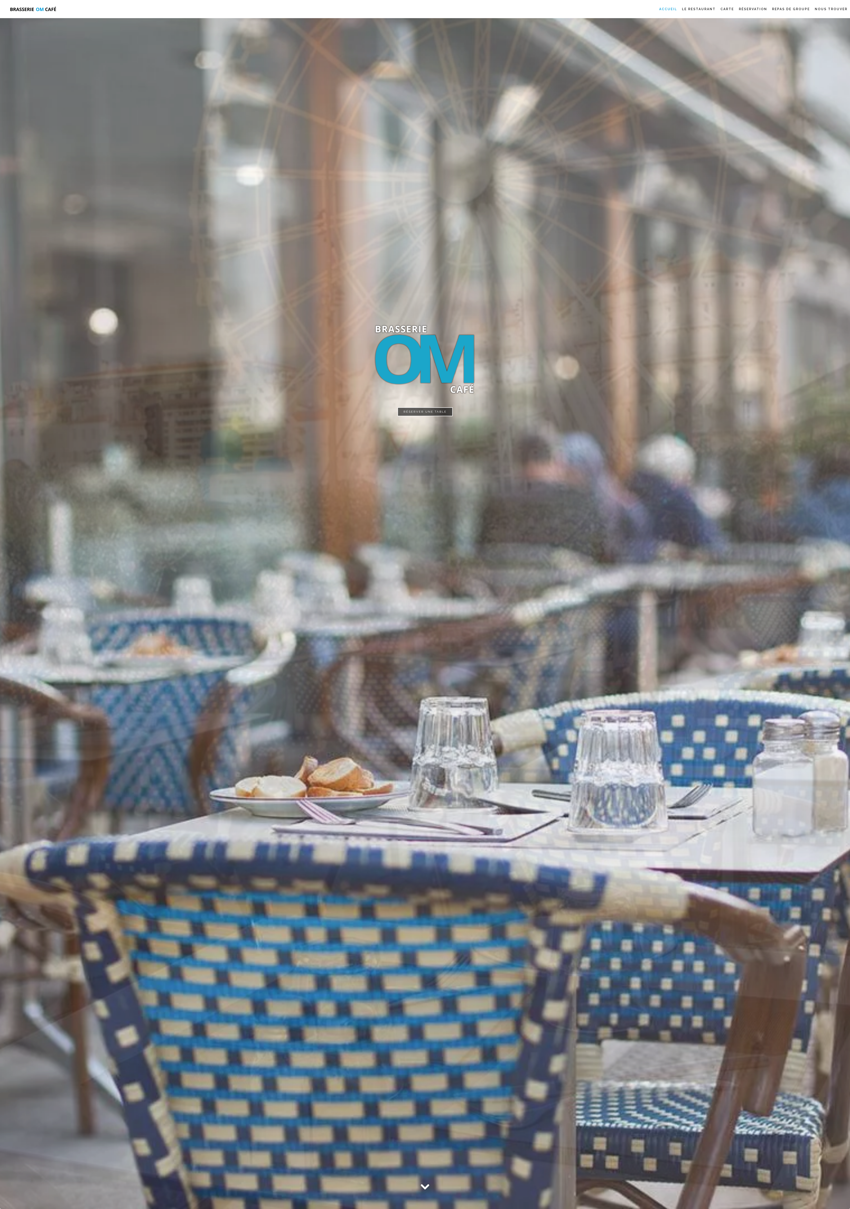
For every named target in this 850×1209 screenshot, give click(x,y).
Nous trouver (831, 9)
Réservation (753, 9)
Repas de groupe (791, 9)
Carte (727, 9)
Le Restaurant (699, 9)
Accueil (668, 9)
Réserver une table (425, 411)
